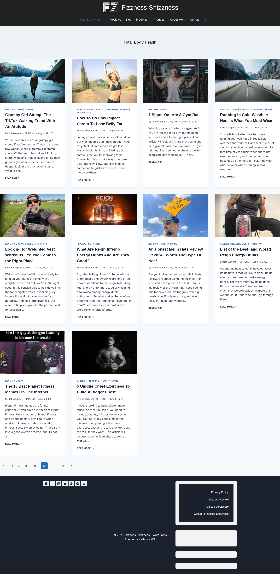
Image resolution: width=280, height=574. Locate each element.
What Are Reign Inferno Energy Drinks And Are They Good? (103, 255)
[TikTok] (71, 483)
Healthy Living (14, 109)
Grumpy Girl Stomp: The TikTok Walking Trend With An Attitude (30, 121)
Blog (128, 19)
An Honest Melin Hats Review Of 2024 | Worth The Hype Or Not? (175, 255)
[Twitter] (52, 483)
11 (53, 465)
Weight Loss (84, 112)
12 (62, 465)
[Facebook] (46, 483)
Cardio (29, 109)
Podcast (160, 19)
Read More (14, 178)
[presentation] (32, 81)
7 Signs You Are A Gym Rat (173, 115)
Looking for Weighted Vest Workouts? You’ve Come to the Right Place (30, 255)
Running (244, 109)
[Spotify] (77, 483)
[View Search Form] (205, 20)
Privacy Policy (220, 492)
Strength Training (117, 109)
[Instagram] (58, 483)
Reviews (115, 19)
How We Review (219, 499)
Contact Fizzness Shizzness (211, 513)
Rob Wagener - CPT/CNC (21, 133)
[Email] (84, 483)
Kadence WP (147, 539)
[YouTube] (65, 483)
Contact (195, 19)
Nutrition (94, 244)
